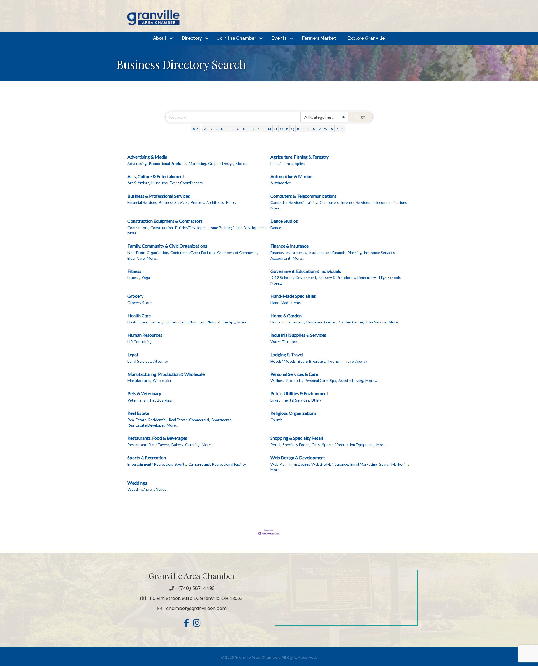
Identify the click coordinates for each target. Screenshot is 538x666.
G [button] (238, 129)
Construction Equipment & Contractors (165, 220)
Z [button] (343, 129)
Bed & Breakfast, (312, 361)
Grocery (135, 296)
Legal (132, 354)
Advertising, (137, 163)
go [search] (362, 116)
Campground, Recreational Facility (217, 464)
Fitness (134, 271)
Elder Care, (136, 258)
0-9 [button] (195, 129)
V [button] (320, 129)
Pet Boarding (161, 400)
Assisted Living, (351, 380)
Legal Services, (139, 361)
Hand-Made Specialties (293, 296)
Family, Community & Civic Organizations (167, 245)
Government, (306, 277)
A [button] (205, 129)
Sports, (181, 464)
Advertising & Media (147, 156)
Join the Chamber (236, 38)
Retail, (275, 445)
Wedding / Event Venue (146, 489)
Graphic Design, (221, 163)
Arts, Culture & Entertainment (155, 176)
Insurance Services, (380, 252)
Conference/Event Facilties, (193, 252)
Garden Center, (351, 322)
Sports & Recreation (146, 457)
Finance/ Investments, (288, 252)
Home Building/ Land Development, (237, 227)
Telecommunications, (390, 202)
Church (276, 420)
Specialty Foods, (296, 445)
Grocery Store (139, 303)
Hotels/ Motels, (283, 361)
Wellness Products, (286, 380)
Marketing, (198, 163)
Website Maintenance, (330, 464)
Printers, (198, 202)
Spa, (333, 380)
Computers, (330, 202)
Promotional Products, (168, 163)
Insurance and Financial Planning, (335, 252)
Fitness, (133, 277)
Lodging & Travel (286, 354)
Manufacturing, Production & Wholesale (166, 374)
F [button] (232, 129)
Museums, (159, 183)
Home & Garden (286, 315)
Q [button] (292, 129)
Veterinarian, (138, 400)
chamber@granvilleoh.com (196, 608)
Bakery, (177, 445)
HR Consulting (139, 341)
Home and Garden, (321, 322)
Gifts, (316, 445)
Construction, (162, 227)
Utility (316, 400)
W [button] (325, 129)
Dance (275, 227)
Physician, (197, 322)
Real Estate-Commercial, (189, 420)
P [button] (287, 129)
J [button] (253, 129)
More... (241, 163)
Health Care (139, 315)
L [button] (264, 129)
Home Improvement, (287, 322)
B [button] (211, 129)
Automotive (280, 183)
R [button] (298, 129)
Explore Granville (366, 38)
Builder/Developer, (191, 227)
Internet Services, (355, 202)
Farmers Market (319, 38)
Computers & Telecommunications (303, 196)
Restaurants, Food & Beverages (157, 438)
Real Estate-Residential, (147, 420)
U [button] (314, 129)
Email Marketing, (364, 464)
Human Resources (144, 334)
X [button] (332, 129)
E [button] (227, 129)
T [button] (309, 129)
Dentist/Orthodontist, (168, 322)
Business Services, (174, 202)
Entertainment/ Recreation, (150, 464)
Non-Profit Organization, (148, 252)
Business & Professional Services (158, 196)
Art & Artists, (138, 183)
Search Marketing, (394, 464)
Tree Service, (376, 322)
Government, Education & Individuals (305, 271)
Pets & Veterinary (144, 393)
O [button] (281, 129)
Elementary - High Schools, (379, 277)
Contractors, (138, 227)
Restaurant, (137, 445)
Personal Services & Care (294, 374)
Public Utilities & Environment (299, 393)
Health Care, (137, 322)
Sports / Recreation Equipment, (348, 445)
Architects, (215, 202)
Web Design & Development (297, 457)
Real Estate (138, 413)
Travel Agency (356, 361)
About (159, 38)
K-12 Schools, (282, 277)
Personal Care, (316, 380)
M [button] (269, 129)
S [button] (303, 129)
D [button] (222, 129)
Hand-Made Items (285, 303)
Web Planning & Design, (290, 464)
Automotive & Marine (291, 176)
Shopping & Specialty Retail (296, 438)
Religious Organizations (293, 413)
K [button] (258, 129)
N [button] (275, 129)
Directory (192, 38)
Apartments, (221, 420)
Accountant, (280, 258)
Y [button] (337, 129)
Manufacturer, (139, 380)
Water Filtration (283, 341)
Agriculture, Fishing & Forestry (299, 156)
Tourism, (335, 361)
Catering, (192, 445)
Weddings (137, 482)
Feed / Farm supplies (287, 163)
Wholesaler (162, 380)
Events (279, 38)
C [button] (216, 129)
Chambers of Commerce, (237, 252)
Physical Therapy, (221, 322)
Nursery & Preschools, (337, 277)
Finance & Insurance (289, 245)
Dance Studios (284, 220)
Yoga (146, 277)
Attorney (161, 361)
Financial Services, (142, 202)
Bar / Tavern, (159, 445)
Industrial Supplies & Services (298, 334)
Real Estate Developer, (146, 425)
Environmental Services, (290, 400)
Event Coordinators (186, 183)
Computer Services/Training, (294, 202)
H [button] (244, 129)
